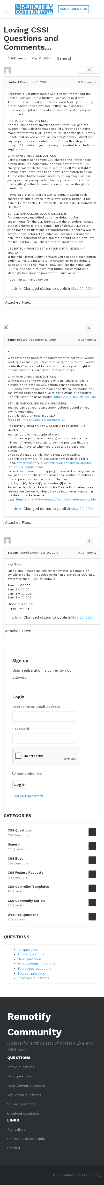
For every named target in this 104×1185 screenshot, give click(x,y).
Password (20, 729)
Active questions (30, 954)
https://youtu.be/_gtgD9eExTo (75, 397)
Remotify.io (16, 1129)
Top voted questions (34, 968)
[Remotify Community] (34, 9)
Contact (13, 1148)
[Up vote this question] (82, 70)
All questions (27, 949)
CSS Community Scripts (26, 901)
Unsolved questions (33, 978)
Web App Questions (23, 915)
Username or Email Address (36, 707)
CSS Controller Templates (28, 886)
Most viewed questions (36, 964)
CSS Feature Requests (25, 872)
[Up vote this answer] (82, 328)
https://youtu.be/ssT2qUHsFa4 (43, 419)
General (64, 58)
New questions (29, 959)
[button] (96, 9)
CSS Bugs (15, 858)
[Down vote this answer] (96, 328)
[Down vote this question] (96, 70)
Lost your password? (28, 796)
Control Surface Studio (26, 1139)
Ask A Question (73, 9)
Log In (19, 784)
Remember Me (29, 773)
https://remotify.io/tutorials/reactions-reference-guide (56, 499)
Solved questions (31, 973)
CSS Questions (19, 830)
